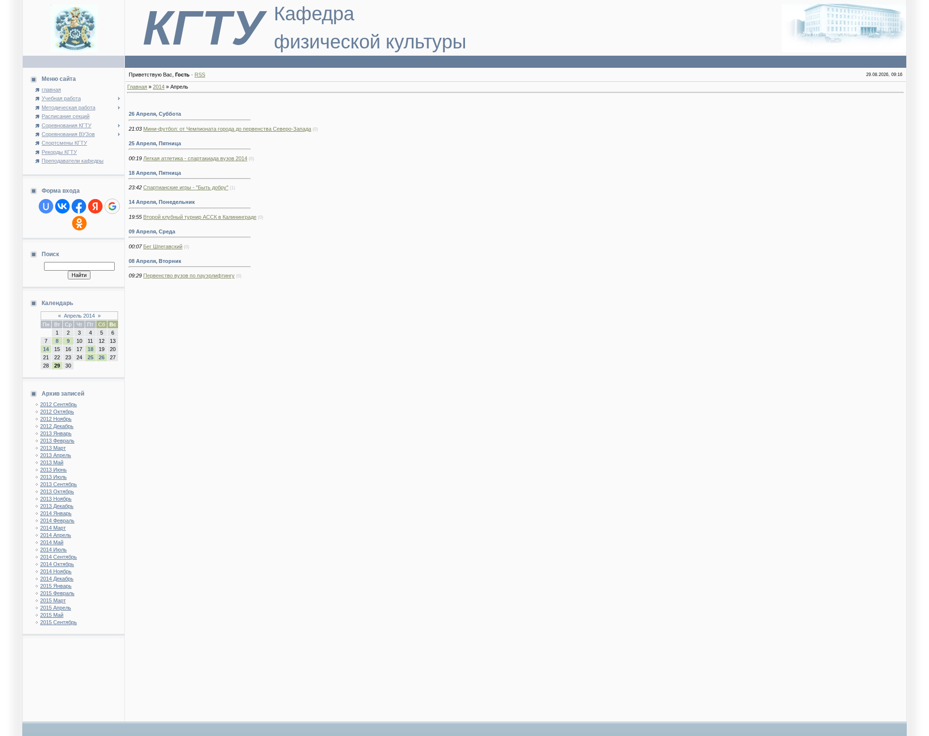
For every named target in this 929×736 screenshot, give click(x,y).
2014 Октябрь (57, 564)
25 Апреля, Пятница (155, 143)
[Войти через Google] (112, 206)
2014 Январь (56, 513)
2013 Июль (53, 477)
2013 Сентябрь (58, 484)
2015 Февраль (57, 593)
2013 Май (51, 462)
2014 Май (51, 542)
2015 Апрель (55, 608)
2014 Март (53, 528)
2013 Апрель (55, 455)
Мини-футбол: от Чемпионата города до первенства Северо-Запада (227, 129)
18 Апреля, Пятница (155, 173)
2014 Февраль (57, 520)
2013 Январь (56, 433)
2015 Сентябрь (58, 622)
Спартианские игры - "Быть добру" (185, 187)
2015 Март (53, 600)
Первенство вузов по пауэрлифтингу (189, 275)
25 (90, 357)
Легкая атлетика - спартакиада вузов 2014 (195, 158)
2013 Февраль (57, 441)
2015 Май (51, 615)
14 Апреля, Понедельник (162, 202)
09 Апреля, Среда (152, 231)
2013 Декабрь (57, 506)
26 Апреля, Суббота (155, 114)
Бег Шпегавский (162, 246)
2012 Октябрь (57, 411)
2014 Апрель (55, 535)
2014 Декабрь (57, 579)
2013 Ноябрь (56, 499)
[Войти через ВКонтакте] (62, 206)
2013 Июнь (53, 470)
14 (46, 349)
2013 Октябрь (57, 491)
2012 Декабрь (57, 426)
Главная (137, 87)
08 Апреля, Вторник (155, 261)
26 (102, 357)
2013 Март (53, 448)
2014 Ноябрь (56, 571)
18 (90, 349)
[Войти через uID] (46, 206)
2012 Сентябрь (58, 404)
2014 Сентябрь (58, 557)
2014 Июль (53, 549)
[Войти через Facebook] (79, 206)
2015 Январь (56, 586)
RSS (200, 74)
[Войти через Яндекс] (95, 206)
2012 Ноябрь (56, 419)
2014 (159, 87)
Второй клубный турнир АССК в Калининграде (199, 217)
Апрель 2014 (79, 316)
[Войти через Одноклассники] (79, 223)
